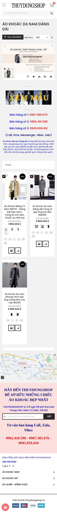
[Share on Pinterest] (51, 76)
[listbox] (15, 231)
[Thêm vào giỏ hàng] (11, 250)
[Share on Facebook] (28, 76)
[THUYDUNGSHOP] (28, 5)
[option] (6, 229)
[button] (6, 175)
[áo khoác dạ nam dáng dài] (28, 104)
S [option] (5, 239)
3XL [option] (5, 243)
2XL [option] (23, 239)
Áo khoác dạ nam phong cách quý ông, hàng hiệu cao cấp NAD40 (14, 298)
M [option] (10, 239)
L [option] (14, 239)
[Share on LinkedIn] (39, 76)
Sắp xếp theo (26, 37)
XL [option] (19, 239)
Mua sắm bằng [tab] (14, 37)
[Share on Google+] (45, 76)
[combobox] (28, 13)
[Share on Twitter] (33, 76)
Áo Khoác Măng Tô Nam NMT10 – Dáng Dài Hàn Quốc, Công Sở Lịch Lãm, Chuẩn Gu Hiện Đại (14, 212)
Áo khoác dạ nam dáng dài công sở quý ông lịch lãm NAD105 (42, 210)
